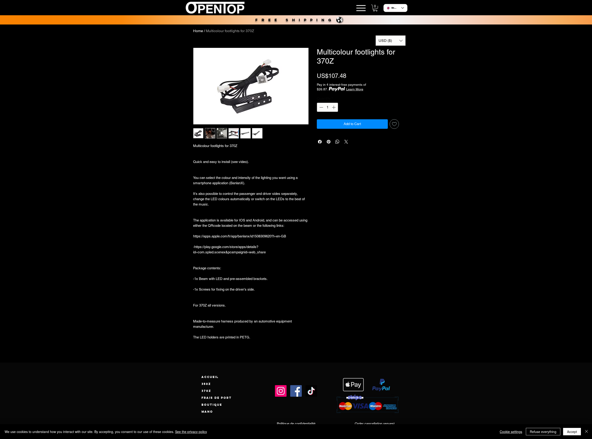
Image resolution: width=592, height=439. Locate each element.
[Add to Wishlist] (394, 124)
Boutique (211, 404)
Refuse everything (543, 431)
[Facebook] (296, 391)
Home (198, 31)
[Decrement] (321, 107)
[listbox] (391, 40)
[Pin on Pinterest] (328, 141)
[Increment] (334, 107)
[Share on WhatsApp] (337, 141)
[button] (375, 8)
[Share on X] (346, 141)
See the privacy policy (191, 431)
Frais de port (216, 397)
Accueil (210, 377)
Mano (207, 411)
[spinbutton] (327, 107)
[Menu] (361, 8)
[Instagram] (281, 391)
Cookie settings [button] (511, 431)
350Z (206, 384)
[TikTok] (311, 391)
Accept (572, 431)
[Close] (586, 431)
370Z (206, 391)
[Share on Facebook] (320, 141)
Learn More (354, 89)
